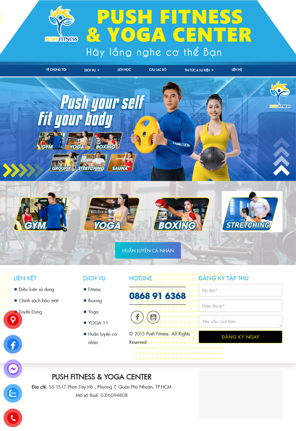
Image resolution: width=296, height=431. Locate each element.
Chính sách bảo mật (38, 300)
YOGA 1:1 (98, 323)
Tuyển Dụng (30, 312)
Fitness (94, 289)
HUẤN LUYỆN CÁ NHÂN (148, 250)
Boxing (95, 300)
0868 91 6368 (157, 295)
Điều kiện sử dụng (36, 289)
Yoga (93, 312)
